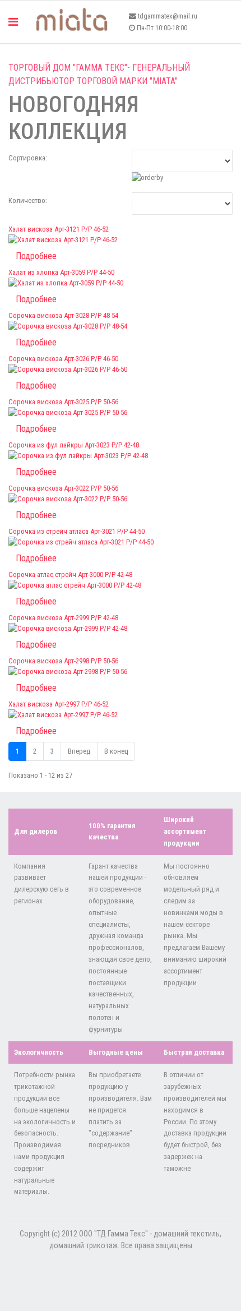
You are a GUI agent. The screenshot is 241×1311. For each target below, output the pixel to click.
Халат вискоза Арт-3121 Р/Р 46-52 (58, 229)
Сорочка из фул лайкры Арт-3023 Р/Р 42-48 (73, 445)
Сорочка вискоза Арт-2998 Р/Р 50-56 (63, 661)
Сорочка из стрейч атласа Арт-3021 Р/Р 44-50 (76, 531)
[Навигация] (13, 21)
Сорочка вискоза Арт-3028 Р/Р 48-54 (63, 315)
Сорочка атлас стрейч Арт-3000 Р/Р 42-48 (70, 574)
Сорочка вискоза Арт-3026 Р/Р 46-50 (63, 358)
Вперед (79, 751)
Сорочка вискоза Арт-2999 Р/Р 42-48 (63, 617)
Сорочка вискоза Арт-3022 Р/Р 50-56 (63, 488)
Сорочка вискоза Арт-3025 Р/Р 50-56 (63, 402)
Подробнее (36, 256)
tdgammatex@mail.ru (167, 16)
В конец (116, 751)
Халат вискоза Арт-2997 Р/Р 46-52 (58, 704)
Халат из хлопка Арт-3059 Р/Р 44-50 (61, 272)
